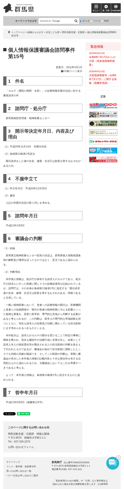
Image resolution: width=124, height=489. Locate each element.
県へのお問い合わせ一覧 (18, 471)
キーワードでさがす (26, 20)
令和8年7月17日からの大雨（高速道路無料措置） (102, 61)
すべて (86, 20)
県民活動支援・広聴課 (73, 32)
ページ (97, 20)
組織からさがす (35, 32)
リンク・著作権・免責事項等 (21, 466)
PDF (106, 20)
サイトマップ (13, 462)
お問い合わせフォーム (21, 447)
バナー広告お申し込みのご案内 (22, 475)
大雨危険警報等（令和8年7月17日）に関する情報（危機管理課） (103, 79)
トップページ (18, 32)
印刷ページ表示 (73, 71)
